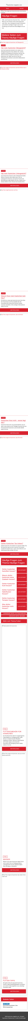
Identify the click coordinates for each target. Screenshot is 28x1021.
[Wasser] (14, 803)
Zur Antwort (22, 570)
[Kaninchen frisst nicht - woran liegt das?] (14, 365)
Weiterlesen (14, 63)
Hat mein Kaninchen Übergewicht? (13, 48)
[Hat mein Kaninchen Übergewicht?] (14, 42)
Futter (3, 45)
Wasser (6, 859)
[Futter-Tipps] (14, 925)
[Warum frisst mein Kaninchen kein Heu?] (14, 240)
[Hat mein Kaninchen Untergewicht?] (14, 118)
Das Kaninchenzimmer (9, 1005)
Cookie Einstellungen (20, 1018)
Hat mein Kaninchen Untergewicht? (13, 173)
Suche (21, 8)
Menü (7, 8)
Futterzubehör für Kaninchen (12, 732)
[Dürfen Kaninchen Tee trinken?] (14, 488)
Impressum (5, 1018)
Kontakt (22, 1016)
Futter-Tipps (9, 981)
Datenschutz (11, 1018)
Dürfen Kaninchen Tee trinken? (12, 543)
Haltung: (6, 1003)
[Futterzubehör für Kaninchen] (14, 676)
